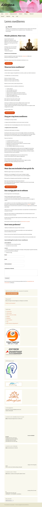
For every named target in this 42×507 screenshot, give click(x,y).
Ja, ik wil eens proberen (12, 293)
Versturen (7, 278)
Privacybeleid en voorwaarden (9, 504)
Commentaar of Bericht (9, 268)
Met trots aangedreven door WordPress (22, 504)
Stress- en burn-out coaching (11, 314)
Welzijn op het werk (13, 13)
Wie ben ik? (32, 13)
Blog (13, 16)
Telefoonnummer (8, 263)
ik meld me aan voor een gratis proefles (13, 244)
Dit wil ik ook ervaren (10, 112)
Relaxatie (8, 316)
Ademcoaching (9, 313)
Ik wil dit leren (8, 164)
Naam (5, 254)
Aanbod (6, 13)
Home (2, 13)
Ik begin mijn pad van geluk (11, 186)
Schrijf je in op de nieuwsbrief (10, 303)
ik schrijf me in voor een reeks (11, 245)
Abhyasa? (26, 13)
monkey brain (24, 56)
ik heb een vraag (9, 252)
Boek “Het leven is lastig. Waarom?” (12, 323)
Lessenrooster (9, 311)
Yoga (7, 321)
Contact (6, 248)
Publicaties (8, 16)
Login (17, 16)
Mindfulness (9, 318)
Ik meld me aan (8, 63)
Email (5, 259)
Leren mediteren (7, 242)
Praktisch (20, 13)
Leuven (29, 204)
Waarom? (2, 16)
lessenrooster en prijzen (25, 221)
